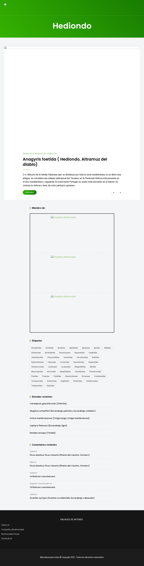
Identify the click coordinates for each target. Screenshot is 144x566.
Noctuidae (51, 371)
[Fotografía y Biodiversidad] (72, 233)
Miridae (93, 366)
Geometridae (78, 362)
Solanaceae (52, 381)
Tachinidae (77, 381)
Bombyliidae (50, 352)
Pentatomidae (95, 371)
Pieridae (34, 376)
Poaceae (45, 376)
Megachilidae (80, 366)
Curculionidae (82, 357)
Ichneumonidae (37, 366)
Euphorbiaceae (37, 362)
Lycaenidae (65, 366)
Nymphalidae (65, 371)
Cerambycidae (37, 357)
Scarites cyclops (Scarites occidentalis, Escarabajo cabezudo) (62, 498)
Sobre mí (5, 525)
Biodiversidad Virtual (10, 534)
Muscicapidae (37, 371)
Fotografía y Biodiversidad (12, 529)
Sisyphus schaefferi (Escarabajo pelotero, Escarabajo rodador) (62, 410)
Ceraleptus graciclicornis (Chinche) (48, 403)
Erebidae (95, 357)
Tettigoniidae (36, 385)
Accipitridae (36, 348)
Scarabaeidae (99, 376)
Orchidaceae (80, 371)
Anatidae (61, 348)
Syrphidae (65, 381)
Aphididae (73, 348)
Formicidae (64, 362)
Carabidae (93, 352)
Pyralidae (57, 376)
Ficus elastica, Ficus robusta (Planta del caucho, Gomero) (60, 455)
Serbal (32, 451)
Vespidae (50, 385)
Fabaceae (52, 362)
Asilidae (107, 348)
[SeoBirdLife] (72, 312)
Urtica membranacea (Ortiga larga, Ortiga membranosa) (60, 418)
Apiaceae (86, 348)
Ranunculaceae (71, 376)
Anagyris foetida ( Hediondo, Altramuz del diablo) (65, 162)
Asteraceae (36, 352)
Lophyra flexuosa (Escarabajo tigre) (48, 425)
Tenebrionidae (92, 381)
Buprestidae (80, 352)
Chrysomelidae (53, 357)
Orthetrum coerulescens (42, 476)
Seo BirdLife (6, 538)
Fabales (52, 153)
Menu (137, 8)
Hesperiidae (93, 362)
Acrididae (49, 348)
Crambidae (68, 357)
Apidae (97, 348)
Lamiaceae (52, 366)
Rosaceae (86, 376)
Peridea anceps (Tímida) (43, 432)
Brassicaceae (64, 352)
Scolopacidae (37, 381)
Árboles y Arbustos (34, 153)
